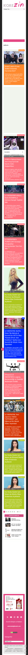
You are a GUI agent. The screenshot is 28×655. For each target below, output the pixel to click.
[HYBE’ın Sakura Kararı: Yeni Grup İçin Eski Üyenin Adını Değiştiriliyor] (14, 147)
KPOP (19, 645)
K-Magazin (21, 268)
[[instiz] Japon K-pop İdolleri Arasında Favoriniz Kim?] (14, 58)
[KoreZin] (13, 6)
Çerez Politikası (10, 648)
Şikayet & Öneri (20, 651)
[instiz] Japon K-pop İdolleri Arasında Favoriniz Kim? (12, 68)
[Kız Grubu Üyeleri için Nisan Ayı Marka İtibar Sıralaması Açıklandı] (14, 483)
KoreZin (14, 645)
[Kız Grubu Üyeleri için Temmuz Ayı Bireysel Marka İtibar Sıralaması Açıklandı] (14, 280)
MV (23, 318)
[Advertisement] (14, 25)
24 (17, 511)
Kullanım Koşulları (8, 651)
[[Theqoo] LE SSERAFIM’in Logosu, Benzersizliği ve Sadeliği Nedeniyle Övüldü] (14, 367)
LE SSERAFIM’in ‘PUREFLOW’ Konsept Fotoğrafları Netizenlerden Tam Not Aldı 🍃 (13, 244)
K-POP (22, 399)
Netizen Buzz (21, 135)
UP (26, 650)
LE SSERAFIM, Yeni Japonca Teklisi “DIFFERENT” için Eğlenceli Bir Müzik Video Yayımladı (12, 419)
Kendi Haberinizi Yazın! (18, 649)
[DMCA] (14, 632)
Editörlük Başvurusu (18, 648)
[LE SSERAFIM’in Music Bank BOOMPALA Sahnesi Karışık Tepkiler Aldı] (14, 189)
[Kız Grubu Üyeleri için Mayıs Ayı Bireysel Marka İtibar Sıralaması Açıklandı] (14, 446)
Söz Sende (21, 50)
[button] (2, 349)
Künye (14, 651)
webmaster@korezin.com (14, 626)
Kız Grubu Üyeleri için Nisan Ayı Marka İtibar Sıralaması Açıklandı (13, 494)
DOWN (26, 653)
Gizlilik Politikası (9, 649)
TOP (26, 646)
